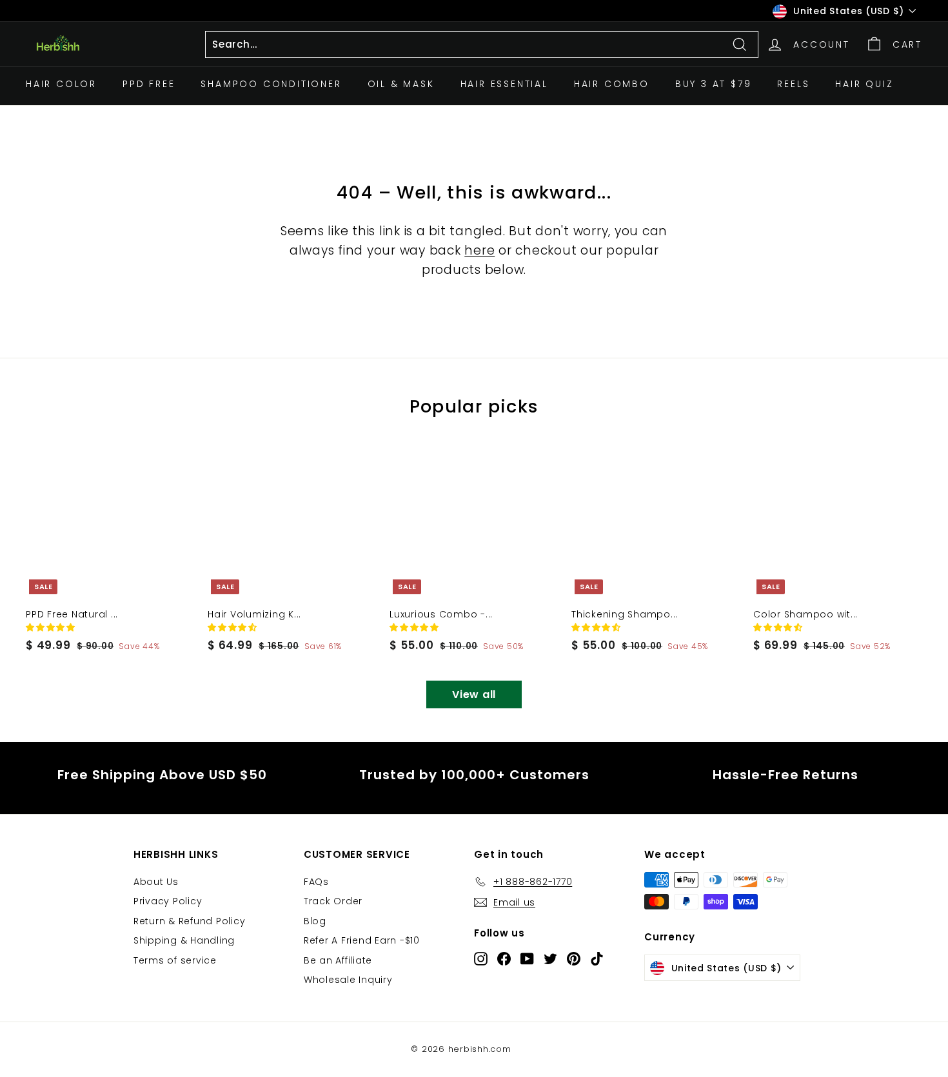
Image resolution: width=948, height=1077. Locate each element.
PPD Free (149, 83)
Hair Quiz (864, 83)
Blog (315, 921)
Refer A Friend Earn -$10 (362, 940)
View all (474, 694)
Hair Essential (504, 83)
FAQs (316, 881)
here (479, 250)
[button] (52, 627)
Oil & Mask (401, 83)
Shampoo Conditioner (271, 83)
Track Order (333, 901)
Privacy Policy (167, 901)
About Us (156, 881)
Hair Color (61, 83)
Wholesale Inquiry (348, 979)
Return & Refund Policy (189, 921)
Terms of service (175, 960)
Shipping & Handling (184, 940)
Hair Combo (611, 83)
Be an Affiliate (338, 960)
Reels (793, 83)
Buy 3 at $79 (713, 83)
